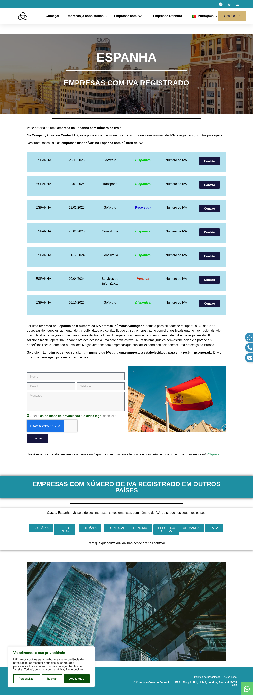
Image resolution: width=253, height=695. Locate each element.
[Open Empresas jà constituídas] (106, 16)
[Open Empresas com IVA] (145, 16)
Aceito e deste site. (73, 416)
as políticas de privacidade (60, 416)
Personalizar (27, 678)
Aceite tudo (76, 678)
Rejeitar (52, 678)
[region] (51, 666)
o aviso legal (92, 416)
